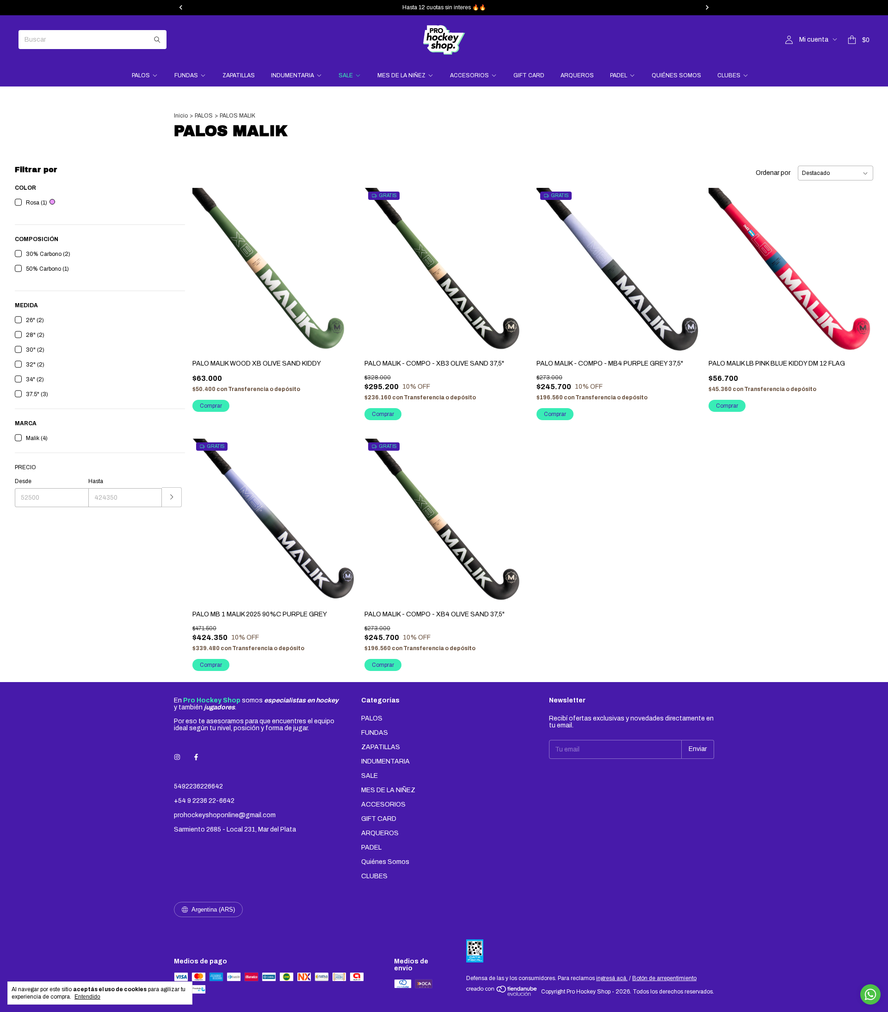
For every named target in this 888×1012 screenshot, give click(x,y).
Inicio (181, 115)
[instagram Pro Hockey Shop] (177, 757)
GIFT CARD (528, 75)
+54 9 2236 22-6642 (204, 800)
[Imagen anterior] (378, 264)
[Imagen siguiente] (515, 264)
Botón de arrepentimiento (664, 978)
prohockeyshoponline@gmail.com (225, 815)
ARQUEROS (577, 75)
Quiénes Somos (676, 75)
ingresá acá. (612, 978)
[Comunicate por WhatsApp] (870, 994)
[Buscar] (157, 39)
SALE (346, 75)
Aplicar (172, 497)
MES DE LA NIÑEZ (401, 75)
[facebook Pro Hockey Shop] (196, 757)
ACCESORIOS (469, 75)
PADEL (618, 75)
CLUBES (728, 75)
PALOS (141, 75)
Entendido (87, 996)
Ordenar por (773, 172)
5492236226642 (198, 786)
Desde (23, 481)
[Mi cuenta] (789, 40)
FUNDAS (186, 75)
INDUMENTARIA (292, 75)
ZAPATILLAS (238, 75)
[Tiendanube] (502, 994)
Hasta (95, 481)
